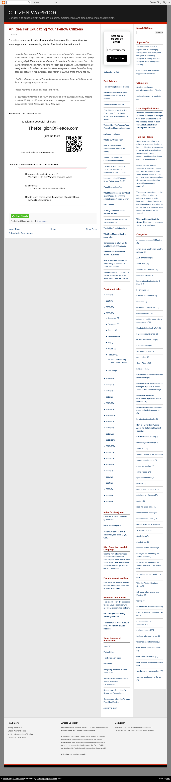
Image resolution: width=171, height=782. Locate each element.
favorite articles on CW (145, 340)
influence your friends (145, 443)
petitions (140, 483)
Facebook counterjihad (145, 334)
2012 (108, 434)
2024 (108, 301)
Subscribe (117, 58)
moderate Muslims (144, 466)
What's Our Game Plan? (113, 140)
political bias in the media (146, 489)
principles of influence (145, 495)
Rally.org (152, 50)
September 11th (143, 530)
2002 (108, 495)
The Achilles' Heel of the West (115, 228)
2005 (108, 477)
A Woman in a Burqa (112, 134)
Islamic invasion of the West (147, 454)
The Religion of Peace (112, 658)
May (110, 343)
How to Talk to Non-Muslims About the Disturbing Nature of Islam (148, 428)
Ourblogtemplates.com (47, 779)
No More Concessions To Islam (20, 734)
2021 (108, 379)
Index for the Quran (112, 526)
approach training (143, 275)
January (111, 371)
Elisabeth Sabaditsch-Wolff (147, 328)
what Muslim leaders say (146, 657)
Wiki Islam (108, 664)
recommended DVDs (145, 519)
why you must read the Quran (148, 677)
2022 (108, 313)
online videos (141, 472)
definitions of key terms (146, 307)
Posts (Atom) (27, 233)
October (111, 330)
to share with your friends (146, 636)
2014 (108, 422)
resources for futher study (147, 524)
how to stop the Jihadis (145, 419)
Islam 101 (107, 646)
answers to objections (145, 269)
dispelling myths (143, 313)
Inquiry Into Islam (15, 727)
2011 (108, 440)
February (112, 355)
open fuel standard (144, 478)
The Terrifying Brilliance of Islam (116, 87)
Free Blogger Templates (13, 779)
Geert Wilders (142, 363)
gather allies (141, 357)
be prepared (141, 290)
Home (53, 229)
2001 (108, 501)
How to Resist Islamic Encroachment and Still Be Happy (114, 149)
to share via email (143, 630)
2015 (108, 415)
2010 (108, 446)
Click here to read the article (73, 754)
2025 (108, 295)
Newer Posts (14, 229)
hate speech (141, 369)
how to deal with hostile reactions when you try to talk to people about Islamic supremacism (149, 387)
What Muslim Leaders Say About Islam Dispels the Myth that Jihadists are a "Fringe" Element (117, 196)
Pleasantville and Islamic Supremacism (78, 730)
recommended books (145, 513)
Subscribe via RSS (111, 72)
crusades (140, 302)
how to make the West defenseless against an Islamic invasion (148, 398)
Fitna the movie (142, 346)
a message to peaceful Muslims (149, 240)
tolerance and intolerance (146, 642)
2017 (108, 403)
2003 (108, 489)
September (112, 336)
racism (139, 501)
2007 (108, 465)
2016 (108, 409)
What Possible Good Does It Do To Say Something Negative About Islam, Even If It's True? (116, 275)
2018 (108, 397)
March (111, 349)
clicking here (141, 53)
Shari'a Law (141, 536)
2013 (108, 428)
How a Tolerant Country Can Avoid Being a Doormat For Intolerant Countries (115, 264)
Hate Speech (109, 205)
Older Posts (91, 229)
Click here (115, 588)
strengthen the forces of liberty (148, 574)
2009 (108, 452)
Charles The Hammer (145, 296)
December (112, 318)
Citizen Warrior (32, 13)
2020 (108, 385)
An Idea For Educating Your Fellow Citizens (46, 29)
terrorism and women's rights (148, 607)
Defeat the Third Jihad (17, 738)
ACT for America (143, 258)
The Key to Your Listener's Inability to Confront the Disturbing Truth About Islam (115, 169)
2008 (108, 458)
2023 (108, 307)
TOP (168, 779)
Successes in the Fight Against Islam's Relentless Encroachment (116, 681)
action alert (141, 264)
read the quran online (145, 507)
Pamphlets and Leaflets (113, 187)
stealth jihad (141, 542)
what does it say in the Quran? (148, 648)
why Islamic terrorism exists (148, 671)
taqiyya (140, 186)
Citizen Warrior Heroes (17, 731)
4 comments (42, 221)
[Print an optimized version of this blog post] (20, 217)
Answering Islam (110, 708)
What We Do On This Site (114, 104)
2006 (108, 471)
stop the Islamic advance (146, 548)
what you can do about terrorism (149, 662)
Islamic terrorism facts (145, 460)
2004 (108, 483)
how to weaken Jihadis (145, 437)
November (112, 324)
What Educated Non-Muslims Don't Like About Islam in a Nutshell (115, 96)
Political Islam (109, 652)
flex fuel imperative (144, 351)
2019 (108, 391)
